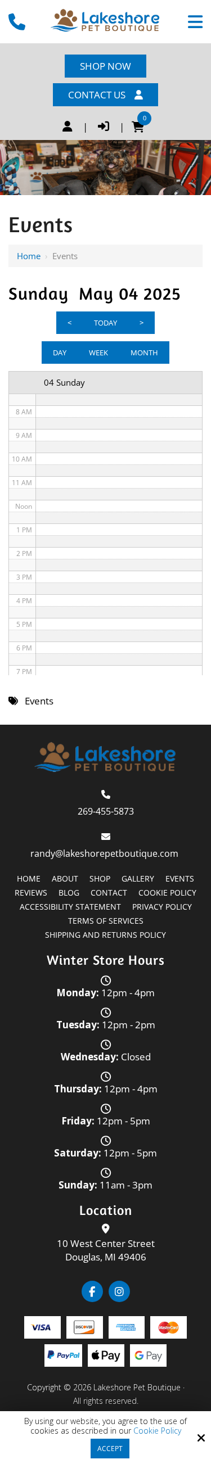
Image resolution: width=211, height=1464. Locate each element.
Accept (110, 1448)
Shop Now (105, 66)
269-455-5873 (106, 811)
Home (29, 255)
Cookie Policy (157, 1431)
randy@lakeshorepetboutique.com (105, 853)
